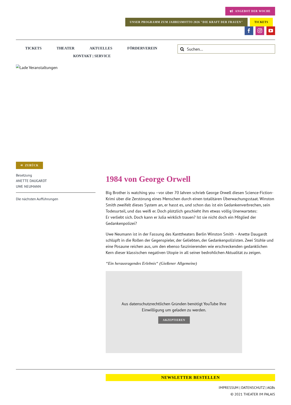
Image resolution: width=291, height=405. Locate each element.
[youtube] (270, 30)
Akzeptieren (174, 320)
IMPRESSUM (228, 387)
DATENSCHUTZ (253, 387)
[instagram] (260, 30)
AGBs (271, 387)
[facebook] (249, 30)
